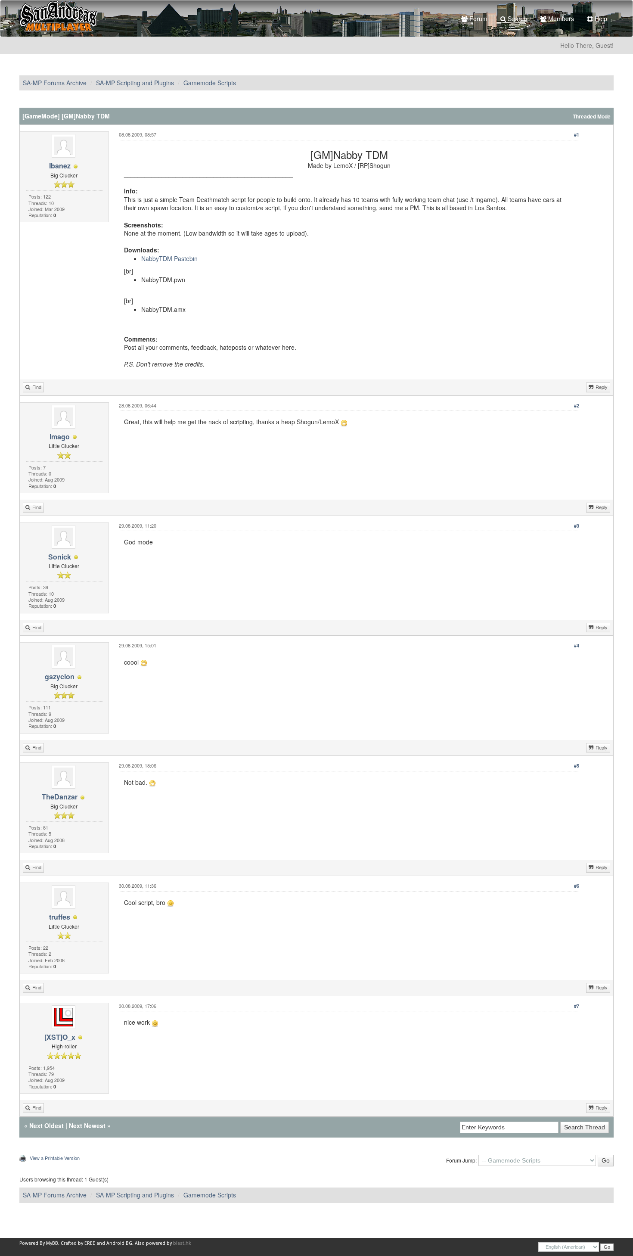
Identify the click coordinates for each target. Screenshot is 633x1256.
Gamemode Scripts (209, 82)
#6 (576, 886)
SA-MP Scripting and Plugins (135, 82)
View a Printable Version (55, 1157)
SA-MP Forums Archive (55, 82)
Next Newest (87, 1125)
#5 (576, 765)
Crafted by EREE (78, 1243)
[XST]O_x (59, 1037)
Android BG (119, 1243)
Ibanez (60, 166)
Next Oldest (46, 1125)
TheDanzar (60, 797)
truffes (59, 917)
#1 (576, 134)
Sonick (59, 557)
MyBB (52, 1243)
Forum (477, 18)
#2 (576, 405)
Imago (60, 436)
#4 (576, 645)
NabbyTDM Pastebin (169, 258)
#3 (576, 525)
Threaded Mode (592, 116)
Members (560, 18)
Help (600, 18)
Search (516, 18)
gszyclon (59, 676)
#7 (576, 1006)
